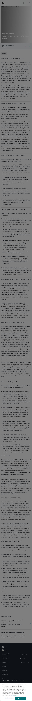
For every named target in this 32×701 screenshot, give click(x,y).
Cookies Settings (9, 698)
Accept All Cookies (20, 698)
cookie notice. (13, 695)
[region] (16, 692)
